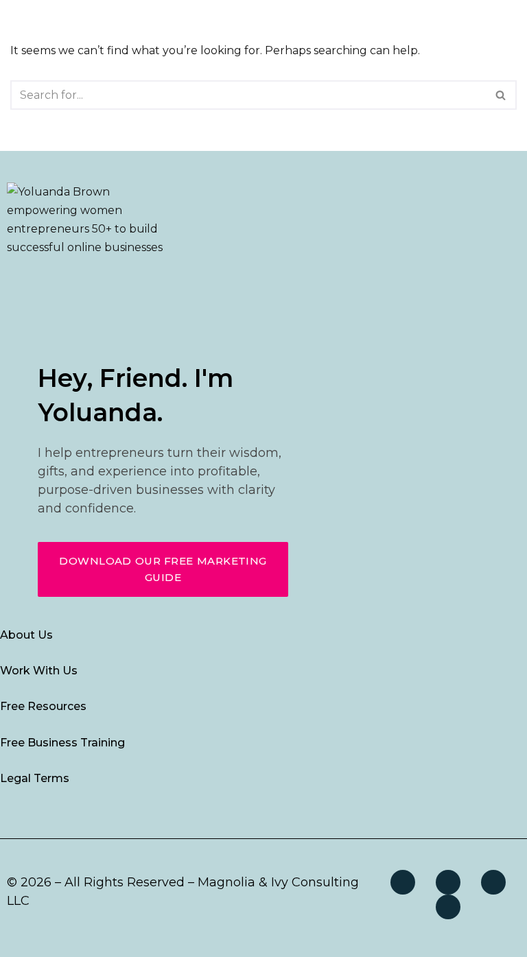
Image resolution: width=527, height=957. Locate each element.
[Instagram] (448, 882)
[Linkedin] (493, 882)
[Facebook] (402, 882)
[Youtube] (448, 907)
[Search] (501, 95)
